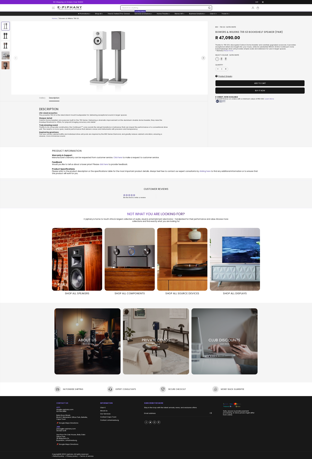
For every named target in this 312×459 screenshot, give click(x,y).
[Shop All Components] (130, 259)
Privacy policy (72, 456)
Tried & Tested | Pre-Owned (119, 13)
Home (54, 18)
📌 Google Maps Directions (67, 423)
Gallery (42, 98)
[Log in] (253, 8)
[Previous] (16, 58)
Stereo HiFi (179, 13)
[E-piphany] (70, 8)
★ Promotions (83, 13)
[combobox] (166, 7)
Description (54, 98)
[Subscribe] (210, 413)
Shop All (98, 13)
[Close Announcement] (263, 2)
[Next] (203, 58)
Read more (228, 50)
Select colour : (227, 55)
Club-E (213, 13)
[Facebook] (146, 422)
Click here (117, 157)
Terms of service (86, 456)
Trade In (225, 13)
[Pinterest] (159, 422)
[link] (239, 405)
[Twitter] (150, 422)
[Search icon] (209, 7)
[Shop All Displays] (235, 259)
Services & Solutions (143, 13)
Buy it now (260, 90)
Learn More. (269, 99)
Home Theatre (163, 13)
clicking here (205, 171)
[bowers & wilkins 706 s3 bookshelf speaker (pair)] (109, 58)
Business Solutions (196, 13)
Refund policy (58, 456)
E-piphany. (69, 454)
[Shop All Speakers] (77, 259)
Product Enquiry (225, 76)
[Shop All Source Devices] (182, 259)
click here (104, 164)
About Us (103, 411)
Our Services (105, 414)
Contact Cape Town (108, 417)
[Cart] (258, 8)
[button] (53, 8)
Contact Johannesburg (109, 420)
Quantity (219, 65)
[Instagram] (154, 422)
